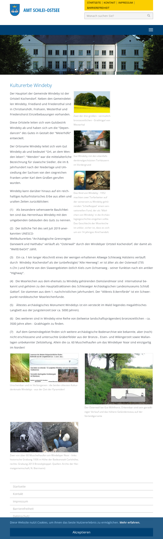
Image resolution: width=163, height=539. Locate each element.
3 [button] (87, 70)
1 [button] (76, 70)
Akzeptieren (81, 532)
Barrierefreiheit (98, 8)
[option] (81, 55)
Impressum (125, 2)
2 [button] (81, 70)
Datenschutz (21, 516)
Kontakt (109, 2)
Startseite (94, 2)
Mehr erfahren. (130, 522)
